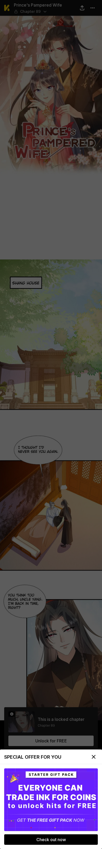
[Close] (93, 757)
